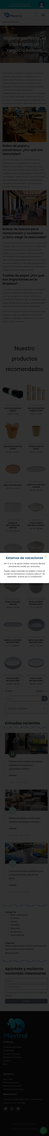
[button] (45, 556)
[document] (24, 568)
